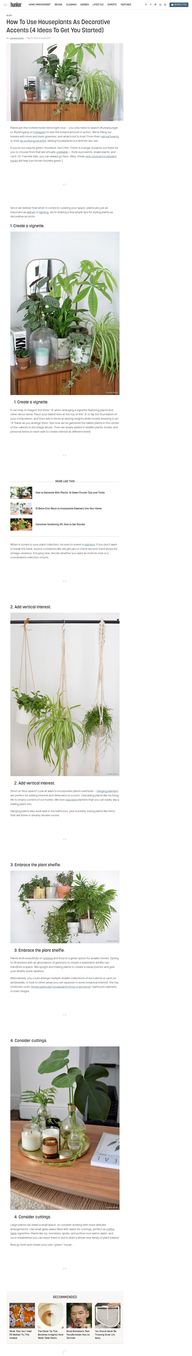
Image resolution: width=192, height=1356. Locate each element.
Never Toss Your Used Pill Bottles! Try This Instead (20, 1334)
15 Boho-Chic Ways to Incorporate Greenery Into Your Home (69, 508)
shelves (48, 958)
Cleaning (71, 5)
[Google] (160, 4)
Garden (84, 5)
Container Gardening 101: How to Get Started (60, 524)
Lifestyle (98, 5)
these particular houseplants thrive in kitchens (61, 987)
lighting (44, 212)
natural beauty (109, 136)
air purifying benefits (33, 141)
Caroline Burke (17, 38)
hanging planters (107, 791)
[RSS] (165, 4)
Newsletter (180, 5)
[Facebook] (146, 4)
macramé (71, 800)
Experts (112, 5)
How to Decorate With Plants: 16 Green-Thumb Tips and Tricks (70, 492)
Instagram (39, 132)
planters (90, 544)
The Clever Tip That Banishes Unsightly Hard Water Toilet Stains (50, 1334)
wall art (31, 212)
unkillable (62, 152)
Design (58, 5)
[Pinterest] (151, 4)
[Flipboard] (156, 4)
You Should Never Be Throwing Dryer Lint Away (105, 1334)
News (9, 16)
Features (126, 5)
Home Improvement (40, 5)
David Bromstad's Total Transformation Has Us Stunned (78, 1334)
